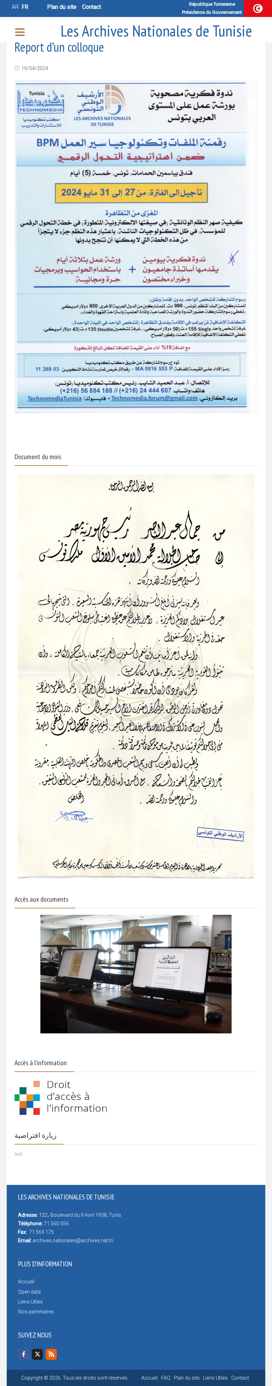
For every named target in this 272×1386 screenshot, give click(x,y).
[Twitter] (37, 1354)
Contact (91, 7)
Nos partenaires (36, 1311)
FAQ (165, 1378)
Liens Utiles (30, 1302)
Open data (29, 1292)
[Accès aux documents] (136, 969)
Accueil (26, 1281)
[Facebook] (23, 1354)
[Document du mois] (136, 676)
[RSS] (51, 1354)
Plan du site (61, 7)
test (19, 1154)
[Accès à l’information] (62, 1097)
